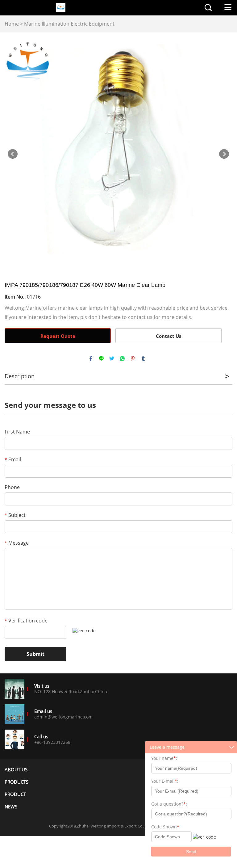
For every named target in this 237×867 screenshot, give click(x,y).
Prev (13, 154)
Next (224, 154)
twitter (112, 358)
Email (13, 459)
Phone (12, 487)
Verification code (26, 620)
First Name (17, 431)
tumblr (143, 358)
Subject (15, 515)
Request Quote (57, 336)
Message (17, 542)
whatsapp (122, 358)
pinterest (133, 358)
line (101, 358)
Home (12, 23)
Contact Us (168, 336)
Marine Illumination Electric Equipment (69, 23)
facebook (91, 358)
